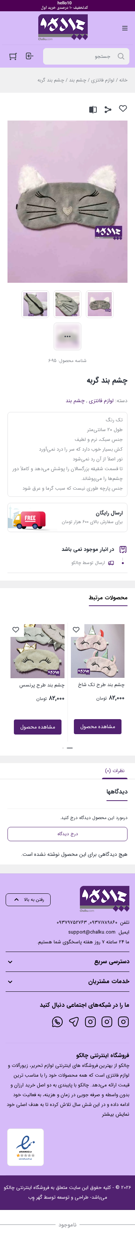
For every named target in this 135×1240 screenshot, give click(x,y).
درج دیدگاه (67, 833)
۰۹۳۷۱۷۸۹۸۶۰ (103, 922)
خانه (123, 80)
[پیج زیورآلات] (123, 1022)
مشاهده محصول (97, 727)
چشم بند (77, 80)
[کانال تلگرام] (74, 1022)
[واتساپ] (57, 1022)
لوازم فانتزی (102, 80)
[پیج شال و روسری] (90, 1022)
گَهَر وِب (35, 1197)
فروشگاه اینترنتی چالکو (26, 1188)
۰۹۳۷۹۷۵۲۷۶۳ (72, 922)
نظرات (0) (114, 771)
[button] (70, 748)
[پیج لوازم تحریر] (107, 1022)
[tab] (115, 771)
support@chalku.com (92, 932)
